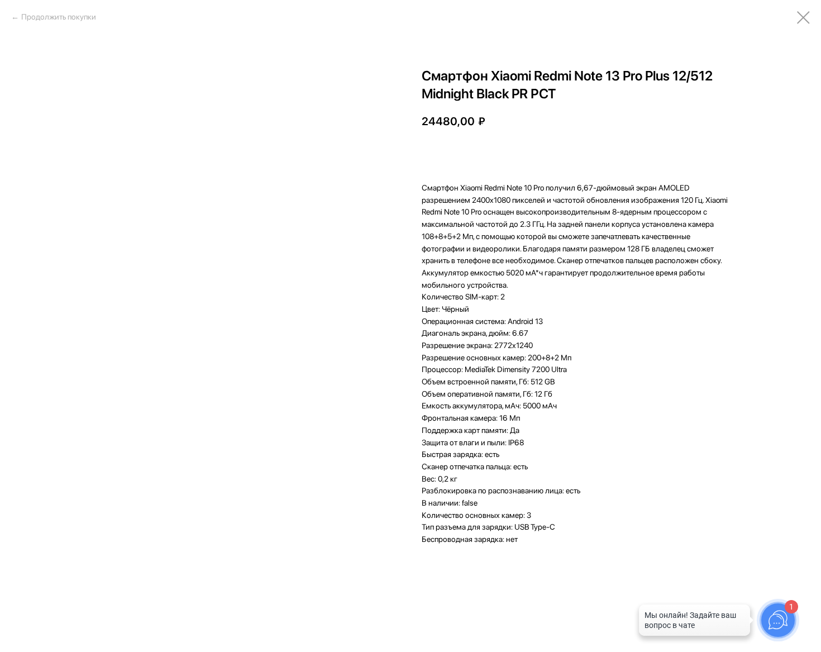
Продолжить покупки (58, 16)
